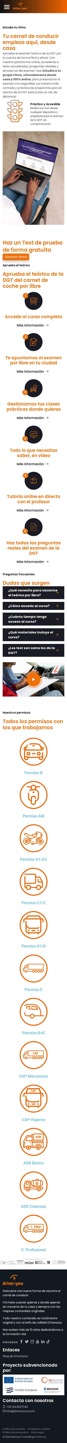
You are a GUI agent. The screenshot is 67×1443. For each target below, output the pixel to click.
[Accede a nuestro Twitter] (27, 1342)
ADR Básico (33, 1163)
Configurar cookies (39, 1429)
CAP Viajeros (33, 1119)
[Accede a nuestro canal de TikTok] (48, 1342)
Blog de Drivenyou (15, 1356)
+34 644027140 (17, 1407)
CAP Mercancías (33, 1076)
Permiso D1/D (33, 946)
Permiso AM (33, 816)
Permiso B (33, 773)
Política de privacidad (15, 1432)
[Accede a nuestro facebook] (21, 1342)
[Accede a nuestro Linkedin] (43, 1342)
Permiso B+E (33, 1033)
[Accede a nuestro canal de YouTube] (37, 1342)
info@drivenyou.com (20, 1411)
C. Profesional (33, 1250)
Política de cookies (14, 1429)
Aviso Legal (37, 1432)
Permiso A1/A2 (33, 859)
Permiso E (33, 989)
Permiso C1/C (33, 903)
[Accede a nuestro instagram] (32, 1342)
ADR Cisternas (33, 1206)
